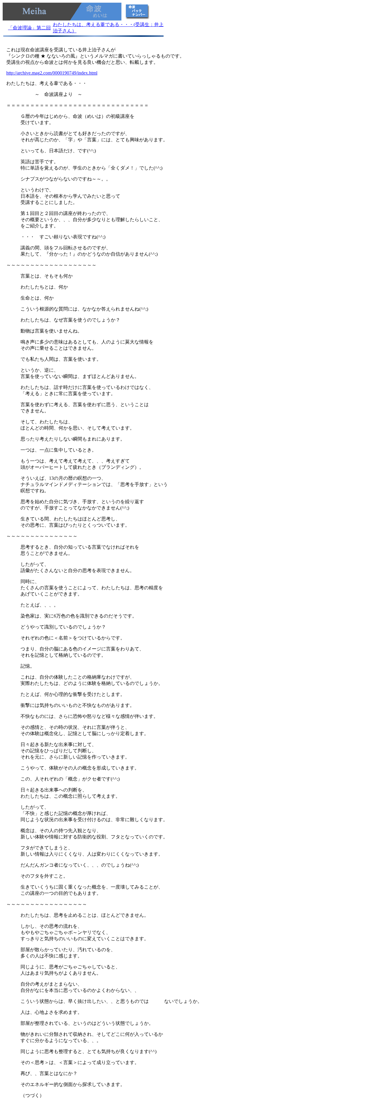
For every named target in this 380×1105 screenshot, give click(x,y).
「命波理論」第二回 (29, 27)
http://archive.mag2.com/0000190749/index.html (51, 72)
